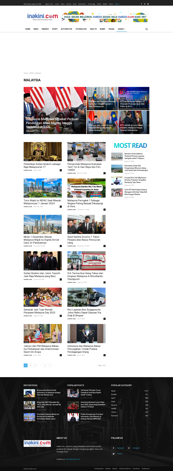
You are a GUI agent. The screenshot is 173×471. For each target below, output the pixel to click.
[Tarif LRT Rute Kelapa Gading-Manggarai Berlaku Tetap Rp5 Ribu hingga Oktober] (117, 193)
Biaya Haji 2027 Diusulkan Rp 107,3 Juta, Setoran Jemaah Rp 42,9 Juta (49, 404)
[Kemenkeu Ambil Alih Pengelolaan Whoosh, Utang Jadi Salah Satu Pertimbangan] (117, 169)
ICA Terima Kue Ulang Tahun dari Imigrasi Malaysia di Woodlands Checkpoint (85, 276)
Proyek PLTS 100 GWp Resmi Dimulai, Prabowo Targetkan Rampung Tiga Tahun (135, 180)
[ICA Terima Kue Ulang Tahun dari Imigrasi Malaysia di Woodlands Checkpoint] (86, 260)
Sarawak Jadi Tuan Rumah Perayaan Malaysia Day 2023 (39, 311)
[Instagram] (144, 4)
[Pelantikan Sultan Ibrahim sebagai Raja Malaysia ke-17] (43, 151)
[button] (146, 29)
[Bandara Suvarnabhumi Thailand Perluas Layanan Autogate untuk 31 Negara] (117, 157)
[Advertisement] (86, 49)
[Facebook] (141, 4)
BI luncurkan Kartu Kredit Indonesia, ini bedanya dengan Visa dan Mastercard (48, 392)
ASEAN (31, 73)
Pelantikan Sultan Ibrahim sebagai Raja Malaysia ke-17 (42, 165)
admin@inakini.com (73, 459)
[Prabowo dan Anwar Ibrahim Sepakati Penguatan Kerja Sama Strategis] (102, 122)
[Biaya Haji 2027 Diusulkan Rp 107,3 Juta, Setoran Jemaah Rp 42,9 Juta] (29, 405)
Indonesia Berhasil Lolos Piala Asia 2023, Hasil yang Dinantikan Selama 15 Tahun (93, 404)
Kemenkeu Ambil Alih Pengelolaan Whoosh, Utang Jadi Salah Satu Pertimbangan (136, 168)
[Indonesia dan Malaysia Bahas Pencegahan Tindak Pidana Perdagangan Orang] (86, 333)
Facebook (120, 448)
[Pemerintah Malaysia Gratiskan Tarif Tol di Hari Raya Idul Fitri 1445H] (86, 151)
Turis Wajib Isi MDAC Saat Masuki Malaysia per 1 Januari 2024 (42, 202)
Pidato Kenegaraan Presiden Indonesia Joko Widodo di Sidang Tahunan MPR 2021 (92, 416)
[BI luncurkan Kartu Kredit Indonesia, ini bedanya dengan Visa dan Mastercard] (29, 393)
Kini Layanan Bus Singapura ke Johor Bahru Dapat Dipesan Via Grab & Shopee (84, 312)
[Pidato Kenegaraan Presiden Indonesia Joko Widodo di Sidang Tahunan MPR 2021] (73, 417)
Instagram (136, 448)
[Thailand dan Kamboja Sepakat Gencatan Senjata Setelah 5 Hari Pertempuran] (102, 98)
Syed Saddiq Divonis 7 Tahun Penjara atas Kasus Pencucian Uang (83, 239)
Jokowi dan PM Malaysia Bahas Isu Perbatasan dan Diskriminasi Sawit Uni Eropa (41, 349)
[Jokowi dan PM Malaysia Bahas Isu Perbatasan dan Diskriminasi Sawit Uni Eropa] (43, 333)
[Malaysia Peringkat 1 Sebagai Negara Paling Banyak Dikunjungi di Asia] (86, 188)
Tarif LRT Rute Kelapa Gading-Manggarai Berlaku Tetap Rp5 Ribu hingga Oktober (136, 192)
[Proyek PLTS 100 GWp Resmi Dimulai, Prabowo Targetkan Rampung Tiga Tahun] (117, 181)
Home (26, 73)
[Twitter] (148, 4)
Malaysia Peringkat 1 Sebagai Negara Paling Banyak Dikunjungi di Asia (85, 203)
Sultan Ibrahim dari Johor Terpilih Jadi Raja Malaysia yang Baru (42, 275)
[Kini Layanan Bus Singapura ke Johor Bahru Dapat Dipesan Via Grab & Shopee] (86, 297)
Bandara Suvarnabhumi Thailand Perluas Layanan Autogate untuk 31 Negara (134, 156)
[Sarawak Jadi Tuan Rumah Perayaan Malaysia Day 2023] (43, 297)
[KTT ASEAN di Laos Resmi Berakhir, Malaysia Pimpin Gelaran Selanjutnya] (133, 122)
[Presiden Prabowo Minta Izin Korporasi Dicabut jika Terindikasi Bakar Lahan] (29, 417)
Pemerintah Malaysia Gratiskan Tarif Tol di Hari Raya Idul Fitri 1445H (84, 167)
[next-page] (50, 365)
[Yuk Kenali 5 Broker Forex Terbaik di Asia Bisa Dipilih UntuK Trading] (73, 393)
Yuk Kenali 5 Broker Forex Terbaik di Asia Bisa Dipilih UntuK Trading (91, 392)
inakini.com (28, 170)
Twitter (119, 454)
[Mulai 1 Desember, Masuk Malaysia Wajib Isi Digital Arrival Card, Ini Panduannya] (43, 224)
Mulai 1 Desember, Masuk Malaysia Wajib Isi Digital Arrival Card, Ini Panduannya (41, 239)
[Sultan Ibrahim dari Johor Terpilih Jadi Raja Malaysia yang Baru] (43, 260)
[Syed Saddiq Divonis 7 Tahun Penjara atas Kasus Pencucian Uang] (86, 224)
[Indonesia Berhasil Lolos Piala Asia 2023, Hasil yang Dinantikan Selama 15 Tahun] (73, 405)
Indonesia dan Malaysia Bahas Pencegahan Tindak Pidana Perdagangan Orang (84, 349)
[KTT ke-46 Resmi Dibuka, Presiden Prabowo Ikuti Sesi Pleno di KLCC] (133, 98)
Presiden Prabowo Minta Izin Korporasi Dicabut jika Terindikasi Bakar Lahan (48, 416)
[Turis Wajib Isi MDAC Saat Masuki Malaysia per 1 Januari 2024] (43, 188)
